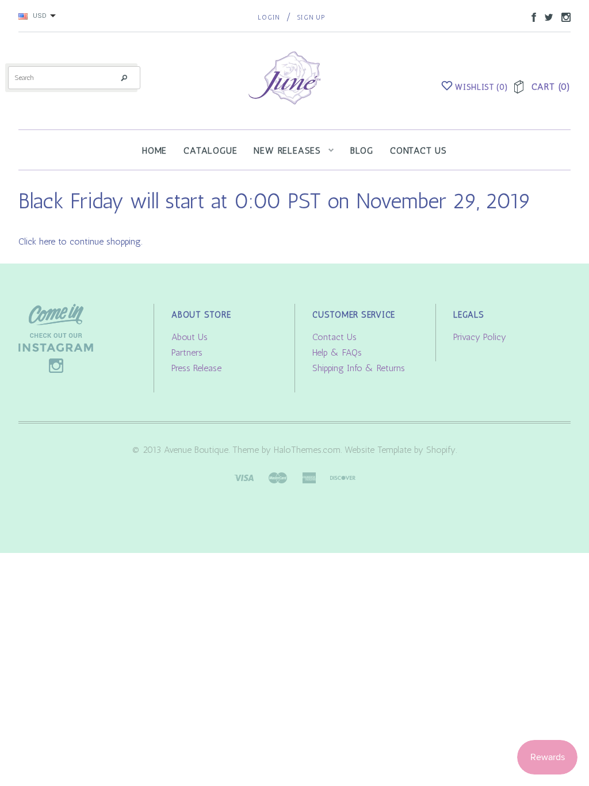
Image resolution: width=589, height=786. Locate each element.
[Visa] (244, 476)
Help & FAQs (337, 352)
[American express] (309, 476)
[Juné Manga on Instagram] (563, 16)
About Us (189, 336)
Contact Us (334, 336)
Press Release (196, 368)
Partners (186, 352)
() (481, 87)
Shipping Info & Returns (358, 368)
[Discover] (342, 476)
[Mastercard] (278, 476)
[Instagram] (55, 337)
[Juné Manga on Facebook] (531, 16)
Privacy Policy (479, 336)
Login (269, 17)
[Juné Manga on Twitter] (546, 16)
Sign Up (311, 17)
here (47, 241)
